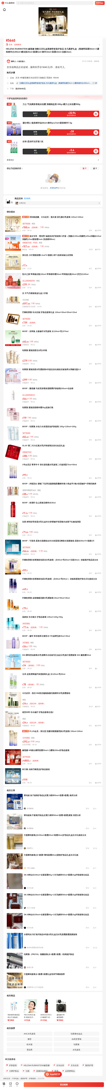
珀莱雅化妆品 (76, 1034)
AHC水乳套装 (29, 1034)
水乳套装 (76, 1050)
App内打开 (55, 1074)
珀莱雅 (76, 1044)
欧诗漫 (29, 1044)
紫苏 (29, 1039)
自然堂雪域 (76, 1039)
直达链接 (64, 1084)
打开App (99, 3)
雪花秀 (29, 1050)
